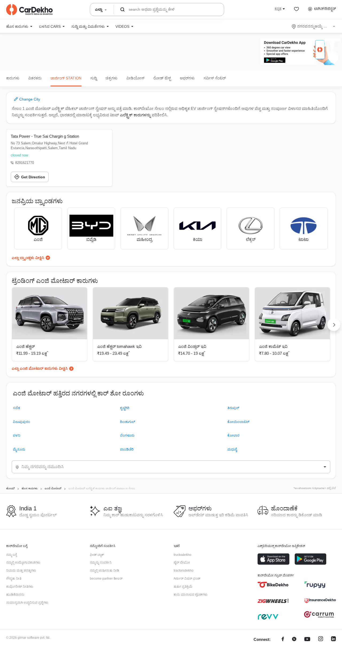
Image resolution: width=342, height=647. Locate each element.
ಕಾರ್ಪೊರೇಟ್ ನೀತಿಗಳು (19, 586)
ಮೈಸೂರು (19, 449)
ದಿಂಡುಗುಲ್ (127, 422)
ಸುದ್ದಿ (93, 78)
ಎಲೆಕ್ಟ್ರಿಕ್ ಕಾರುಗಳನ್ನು (135, 115)
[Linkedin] (333, 640)
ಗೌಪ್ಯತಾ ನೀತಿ (13, 578)
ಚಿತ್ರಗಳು (112, 78)
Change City (29, 99)
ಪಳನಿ (16, 435)
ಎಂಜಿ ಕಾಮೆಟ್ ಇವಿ (273, 346)
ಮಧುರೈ (232, 449)
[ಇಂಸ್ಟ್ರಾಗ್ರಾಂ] (320, 640)
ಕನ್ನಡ (278, 8)
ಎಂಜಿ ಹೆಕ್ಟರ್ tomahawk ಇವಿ (119, 346)
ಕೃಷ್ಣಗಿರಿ (124, 408)
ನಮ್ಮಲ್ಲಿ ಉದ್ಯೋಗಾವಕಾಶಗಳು (23, 562)
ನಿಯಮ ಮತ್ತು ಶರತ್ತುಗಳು (21, 570)
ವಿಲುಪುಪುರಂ (21, 422)
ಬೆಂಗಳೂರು (127, 435)
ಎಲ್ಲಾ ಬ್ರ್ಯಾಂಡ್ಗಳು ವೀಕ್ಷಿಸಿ (28, 258)
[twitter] (294, 640)
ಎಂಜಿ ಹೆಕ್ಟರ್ (25, 346)
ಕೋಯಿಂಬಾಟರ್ (238, 422)
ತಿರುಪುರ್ (233, 408)
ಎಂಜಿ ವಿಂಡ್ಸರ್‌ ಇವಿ (192, 346)
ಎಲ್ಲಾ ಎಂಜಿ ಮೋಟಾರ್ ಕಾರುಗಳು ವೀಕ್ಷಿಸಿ (40, 368)
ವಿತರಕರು (35, 78)
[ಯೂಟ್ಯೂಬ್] (307, 640)
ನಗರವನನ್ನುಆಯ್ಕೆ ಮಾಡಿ (314, 26)
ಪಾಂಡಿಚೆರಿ (127, 449)
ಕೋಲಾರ (233, 435)
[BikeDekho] (273, 584)
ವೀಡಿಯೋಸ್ (135, 78)
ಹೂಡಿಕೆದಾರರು (15, 594)
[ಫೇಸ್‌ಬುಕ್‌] (283, 640)
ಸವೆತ (16, 408)
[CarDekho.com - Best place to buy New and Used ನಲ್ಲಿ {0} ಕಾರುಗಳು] (29, 9)
